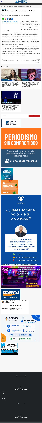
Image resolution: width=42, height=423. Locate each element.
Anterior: (10, 60)
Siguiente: (31, 61)
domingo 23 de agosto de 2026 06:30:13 (8, 88)
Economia (7, 102)
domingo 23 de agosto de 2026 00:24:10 (8, 110)
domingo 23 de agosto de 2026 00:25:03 (28, 88)
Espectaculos (4, 400)
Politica (11, 102)
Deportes (3, 398)
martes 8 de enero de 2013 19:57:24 (8, 12)
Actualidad (3, 9)
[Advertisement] (21, 363)
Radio (3, 393)
